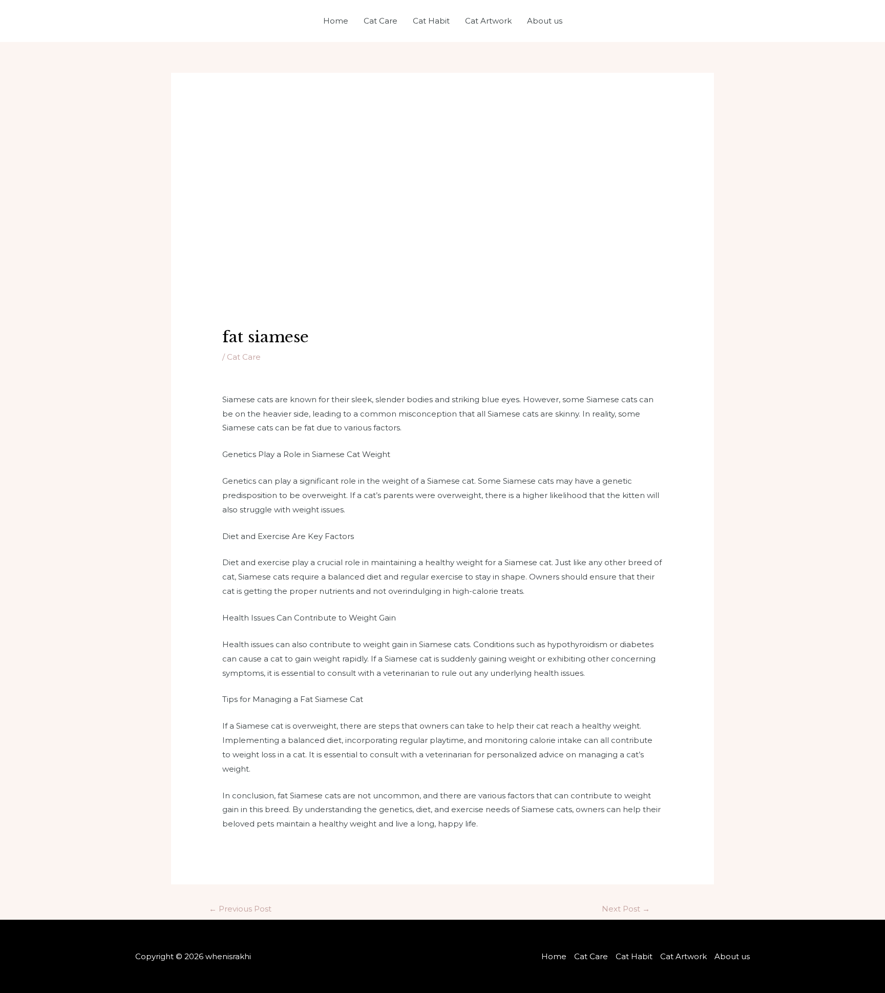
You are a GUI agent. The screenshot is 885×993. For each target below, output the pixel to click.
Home (335, 21)
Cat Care (380, 21)
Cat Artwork (488, 21)
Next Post (626, 909)
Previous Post (240, 909)
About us (544, 21)
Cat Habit (431, 21)
